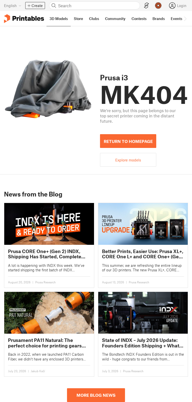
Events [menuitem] (176, 18)
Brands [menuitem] (158, 18)
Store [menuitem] (78, 18)
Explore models (128, 160)
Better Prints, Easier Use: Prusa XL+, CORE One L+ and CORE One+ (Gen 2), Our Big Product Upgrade (142, 254)
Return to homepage (128, 141)
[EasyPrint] (146, 5)
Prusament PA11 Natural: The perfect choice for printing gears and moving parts (45, 342)
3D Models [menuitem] (59, 18)
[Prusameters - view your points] (158, 5)
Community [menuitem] (115, 18)
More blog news (96, 394)
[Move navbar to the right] (185, 18)
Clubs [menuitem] (94, 18)
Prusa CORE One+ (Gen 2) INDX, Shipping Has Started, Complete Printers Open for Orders (44, 254)
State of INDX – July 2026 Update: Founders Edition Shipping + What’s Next (142, 342)
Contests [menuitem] (139, 18)
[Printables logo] (24, 18)
